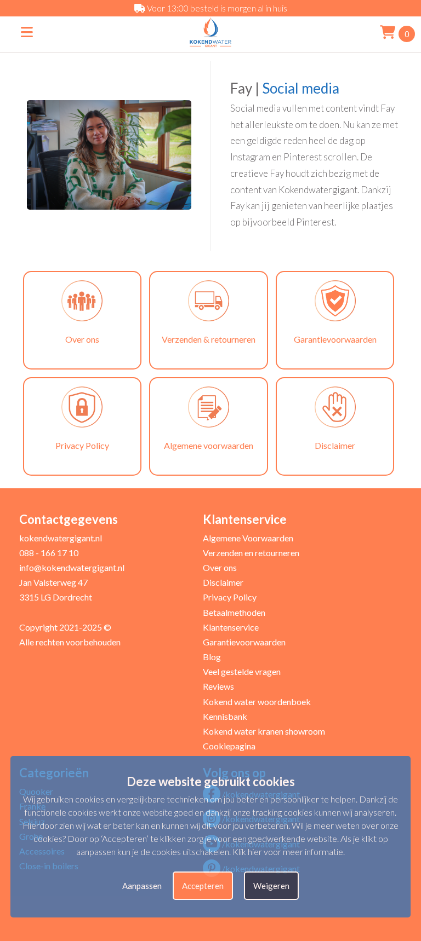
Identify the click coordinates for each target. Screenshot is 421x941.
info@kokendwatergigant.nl (71, 567)
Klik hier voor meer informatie (287, 851)
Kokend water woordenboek (257, 701)
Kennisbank (225, 716)
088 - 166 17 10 (48, 552)
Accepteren (203, 886)
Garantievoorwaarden (244, 642)
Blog (212, 656)
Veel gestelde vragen (242, 671)
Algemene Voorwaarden (248, 538)
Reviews (218, 686)
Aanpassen (142, 886)
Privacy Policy (230, 597)
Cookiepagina (229, 746)
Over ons (220, 567)
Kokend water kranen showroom (264, 731)
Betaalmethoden (234, 612)
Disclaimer (223, 582)
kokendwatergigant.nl (60, 538)
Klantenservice (231, 627)
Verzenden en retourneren (251, 552)
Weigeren (271, 886)
